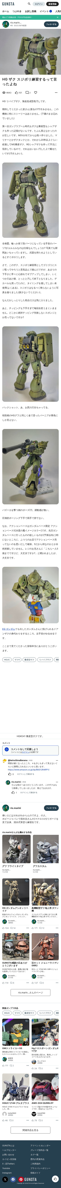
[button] (29, 4)
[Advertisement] (30, 695)
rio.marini (16, 782)
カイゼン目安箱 (9, 1159)
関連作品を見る (30, 1130)
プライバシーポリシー (40, 1168)
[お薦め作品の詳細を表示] (56, 92)
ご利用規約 (35, 1163)
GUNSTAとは (8, 1145)
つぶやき (17, 11)
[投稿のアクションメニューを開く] (27, 928)
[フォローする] (51, 24)
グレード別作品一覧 (39, 1150)
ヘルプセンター (9, 1150)
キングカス (41, 1061)
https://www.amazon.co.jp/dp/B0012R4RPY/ (28, 769)
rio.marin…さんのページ (30, 992)
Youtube (6, 1168)
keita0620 (12, 1113)
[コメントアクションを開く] (57, 760)
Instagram (7, 1173)
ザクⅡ (17, 659)
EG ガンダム (8, 629)
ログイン (39, 4)
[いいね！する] (55, 1179)
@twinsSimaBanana (17, 760)
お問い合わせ (8, 1154)
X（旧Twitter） (9, 1163)
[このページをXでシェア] (5, 1179)
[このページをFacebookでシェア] (13, 1179)
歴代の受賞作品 (37, 1159)
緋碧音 (10, 1058)
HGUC (7, 659)
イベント (45, 11)
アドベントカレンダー (40, 1145)
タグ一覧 (34, 1154)
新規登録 (52, 4)
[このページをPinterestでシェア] (21, 1179)
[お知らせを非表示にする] (57, 17)
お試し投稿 (30, 11)
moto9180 (41, 1113)
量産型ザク (29, 659)
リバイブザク (45, 659)
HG (11, 25)
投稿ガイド (35, 1173)
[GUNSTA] (8, 4)
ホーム (5, 11)
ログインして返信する (25, 774)
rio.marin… (15, 22)
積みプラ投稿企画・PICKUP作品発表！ (17, 17)
